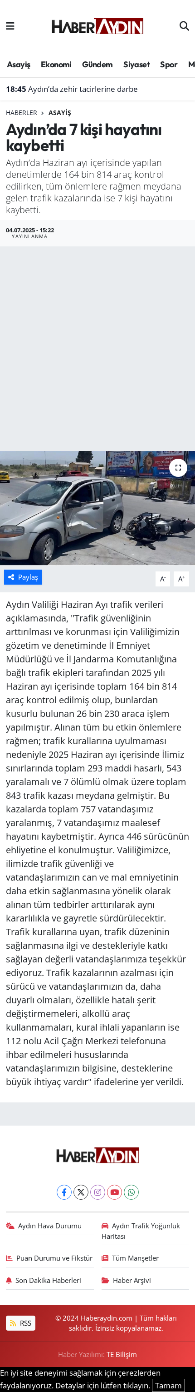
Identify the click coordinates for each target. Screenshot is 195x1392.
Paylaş (28, 576)
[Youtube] (114, 1192)
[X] (80, 1192)
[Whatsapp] (131, 1192)
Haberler (21, 112)
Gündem (97, 64)
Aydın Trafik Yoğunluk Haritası (141, 1230)
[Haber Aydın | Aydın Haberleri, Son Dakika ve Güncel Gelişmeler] (97, 24)
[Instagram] (97, 1192)
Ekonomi (56, 64)
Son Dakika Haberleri (48, 1280)
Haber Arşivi (132, 1280)
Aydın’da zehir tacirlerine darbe (72, 89)
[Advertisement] (97, 348)
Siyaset (136, 64)
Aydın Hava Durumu (50, 1225)
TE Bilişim (122, 1354)
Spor (168, 64)
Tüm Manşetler (135, 1257)
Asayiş (18, 64)
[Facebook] (64, 1192)
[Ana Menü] (10, 25)
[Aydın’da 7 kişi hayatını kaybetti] (97, 508)
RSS (24, 1322)
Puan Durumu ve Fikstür (54, 1257)
